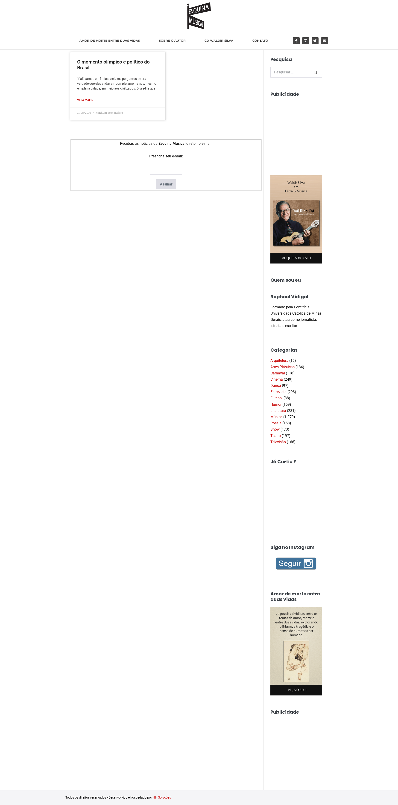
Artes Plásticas (282, 367)
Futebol (276, 398)
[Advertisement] (304, 130)
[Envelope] (324, 40)
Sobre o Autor (172, 40)
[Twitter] (315, 40)
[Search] (315, 72)
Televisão (278, 442)
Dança (275, 385)
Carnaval (277, 373)
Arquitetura (279, 360)
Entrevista (278, 392)
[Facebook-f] (296, 40)
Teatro (275, 436)
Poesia (275, 423)
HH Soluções (162, 797)
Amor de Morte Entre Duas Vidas (109, 40)
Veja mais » (85, 100)
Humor (275, 404)
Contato (260, 40)
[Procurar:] (296, 72)
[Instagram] (305, 40)
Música (276, 417)
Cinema (276, 379)
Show (275, 429)
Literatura (278, 410)
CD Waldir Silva (219, 40)
